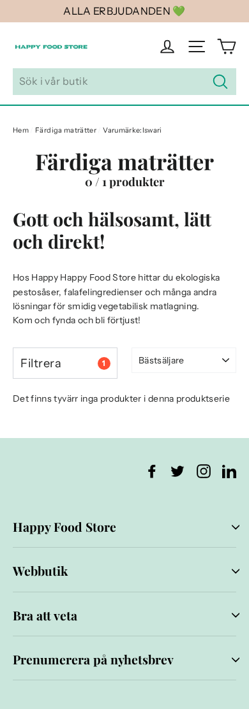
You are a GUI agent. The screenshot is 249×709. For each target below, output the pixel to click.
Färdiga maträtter (65, 130)
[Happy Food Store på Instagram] (204, 471)
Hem (21, 130)
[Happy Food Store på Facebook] (152, 471)
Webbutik (40, 570)
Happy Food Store (64, 526)
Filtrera (62, 363)
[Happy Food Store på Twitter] (177, 471)
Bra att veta (45, 615)
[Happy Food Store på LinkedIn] (229, 471)
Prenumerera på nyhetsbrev (93, 659)
